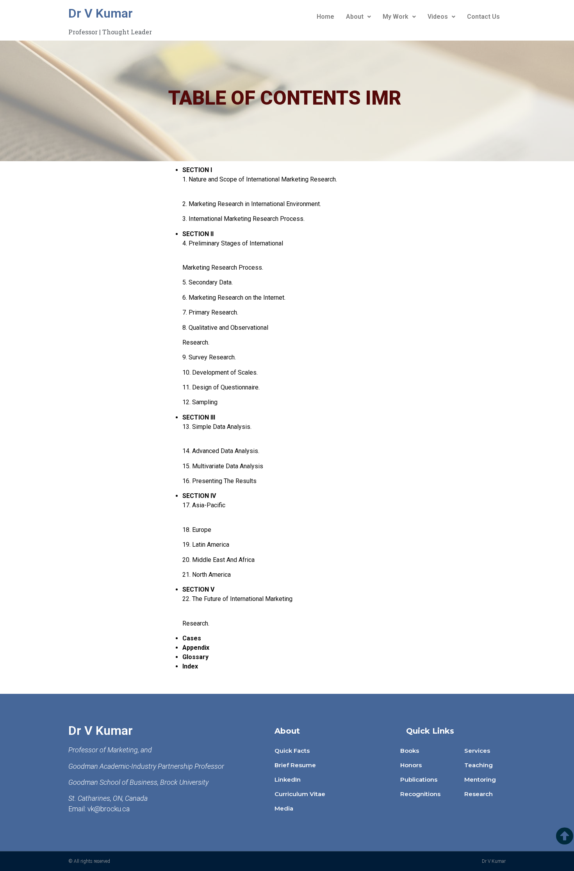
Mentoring (480, 779)
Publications (418, 779)
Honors (411, 765)
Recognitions (420, 794)
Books (409, 750)
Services (477, 750)
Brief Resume (295, 765)
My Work (395, 16)
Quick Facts (292, 750)
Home (325, 16)
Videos (438, 16)
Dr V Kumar (100, 13)
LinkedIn (288, 779)
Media (284, 808)
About (355, 16)
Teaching (478, 765)
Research (478, 794)
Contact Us (483, 16)
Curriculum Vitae (300, 794)
